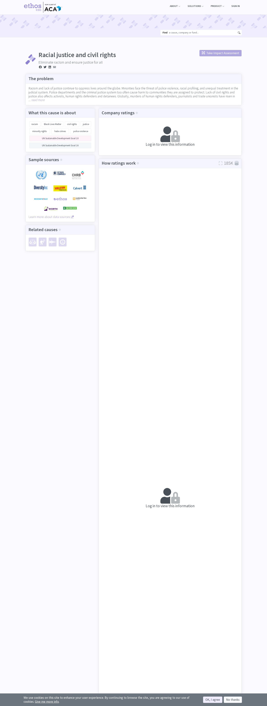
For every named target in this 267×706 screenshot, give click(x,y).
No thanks (233, 700)
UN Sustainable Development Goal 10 (60, 138)
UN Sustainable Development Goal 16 (60, 145)
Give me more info (47, 702)
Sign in (235, 6)
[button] (175, 6)
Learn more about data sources (50, 217)
